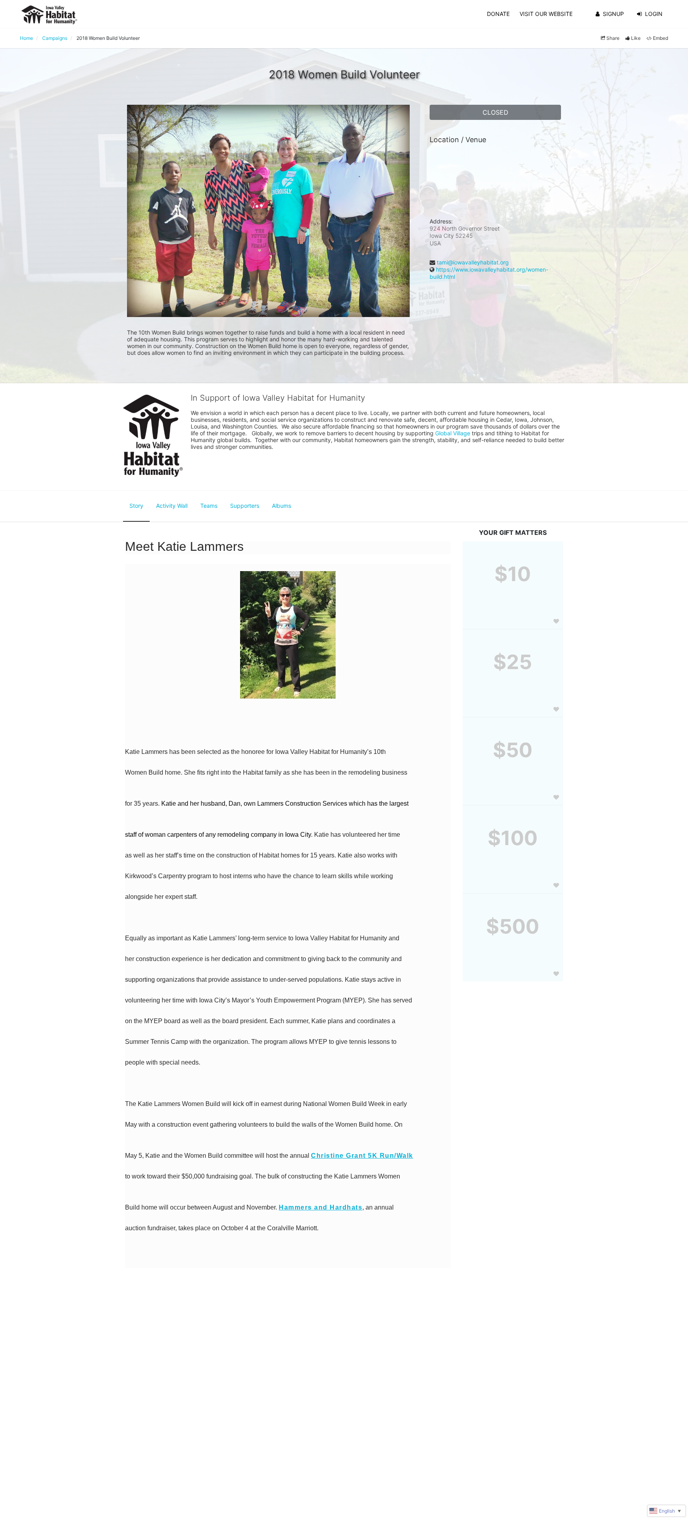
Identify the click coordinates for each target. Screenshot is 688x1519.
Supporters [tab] (244, 505)
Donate (498, 13)
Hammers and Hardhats (320, 1207)
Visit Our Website (546, 13)
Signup (613, 13)
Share (613, 38)
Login (654, 13)
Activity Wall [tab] (172, 505)
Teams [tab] (208, 505)
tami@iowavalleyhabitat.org (473, 262)
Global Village (452, 433)
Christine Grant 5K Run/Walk (362, 1155)
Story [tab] (136, 505)
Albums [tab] (281, 505)
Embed (660, 38)
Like (636, 38)
